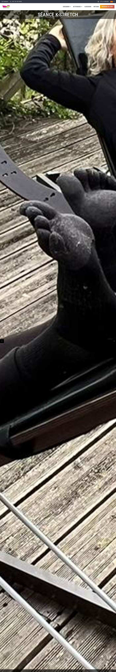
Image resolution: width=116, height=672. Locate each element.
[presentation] (2, 341)
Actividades (77, 6)
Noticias (96, 6)
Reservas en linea (107, 6)
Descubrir (66, 6)
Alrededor (88, 6)
